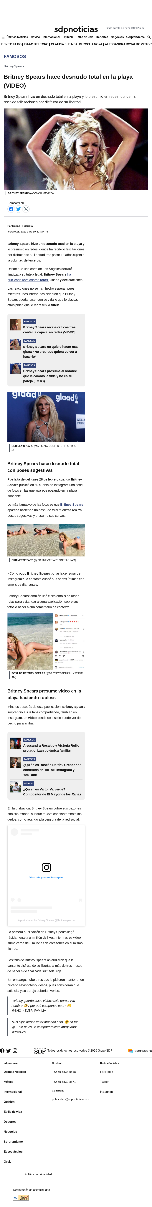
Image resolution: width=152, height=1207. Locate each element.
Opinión (67, 37)
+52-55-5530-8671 (64, 1081)
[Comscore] (140, 1050)
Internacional (51, 37)
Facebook (106, 1071)
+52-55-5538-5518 (64, 1071)
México (35, 37)
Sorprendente (135, 37)
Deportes (102, 37)
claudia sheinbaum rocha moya (76, 44)
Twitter (104, 1081)
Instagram (106, 1091)
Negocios (117, 37)
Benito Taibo (11, 44)
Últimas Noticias (17, 37)
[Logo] (76, 29)
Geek (7, 1161)
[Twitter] (18, 208)
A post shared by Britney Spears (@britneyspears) (46, 920)
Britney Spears (14, 66)
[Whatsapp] (26, 208)
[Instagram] (15, 1050)
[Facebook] (11, 208)
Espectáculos (13, 1151)
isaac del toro (36, 44)
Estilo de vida (84, 37)
